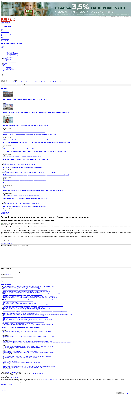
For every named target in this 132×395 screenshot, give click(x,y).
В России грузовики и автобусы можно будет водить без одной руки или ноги (26, 159)
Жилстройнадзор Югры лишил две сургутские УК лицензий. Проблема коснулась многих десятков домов (35, 151)
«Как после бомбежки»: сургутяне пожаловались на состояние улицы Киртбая (21, 347)
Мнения (5, 58)
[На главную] (9, 21)
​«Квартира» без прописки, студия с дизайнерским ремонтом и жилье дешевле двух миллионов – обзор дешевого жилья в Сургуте (35, 311)
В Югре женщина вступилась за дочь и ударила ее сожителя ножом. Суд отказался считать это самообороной (36, 175)
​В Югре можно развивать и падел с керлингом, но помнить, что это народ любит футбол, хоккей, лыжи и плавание (31, 293)
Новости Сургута (10, 52)
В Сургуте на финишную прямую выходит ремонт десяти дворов (22, 167)
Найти (15, 80)
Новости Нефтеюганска (11, 54)
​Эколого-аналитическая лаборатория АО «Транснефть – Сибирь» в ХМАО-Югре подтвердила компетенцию (29, 286)
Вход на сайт (4, 47)
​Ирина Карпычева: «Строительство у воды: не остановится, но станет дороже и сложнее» (25, 304)
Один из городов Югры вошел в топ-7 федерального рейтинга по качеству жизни (23, 322)
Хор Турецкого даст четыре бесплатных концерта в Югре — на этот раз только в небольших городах (28, 299)
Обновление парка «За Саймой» (33, 81)
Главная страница (6, 84)
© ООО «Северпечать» (12, 372)
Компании (8, 67)
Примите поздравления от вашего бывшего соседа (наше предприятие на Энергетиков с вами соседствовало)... (29, 336)
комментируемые (33, 327)
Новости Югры (9, 57)
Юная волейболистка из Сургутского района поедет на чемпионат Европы (25, 125)
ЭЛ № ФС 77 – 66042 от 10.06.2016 (51, 379)
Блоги (7, 60)
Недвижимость (9, 68)
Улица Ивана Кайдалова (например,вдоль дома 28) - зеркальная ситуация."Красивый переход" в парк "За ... (28, 346)
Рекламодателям (12, 384)
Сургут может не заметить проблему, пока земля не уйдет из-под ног (20, 320)
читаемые (23, 327)
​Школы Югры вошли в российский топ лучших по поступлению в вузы (25, 99)
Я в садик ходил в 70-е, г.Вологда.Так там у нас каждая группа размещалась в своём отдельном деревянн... (28, 341)
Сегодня (2, 284)
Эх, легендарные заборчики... (10, 361)
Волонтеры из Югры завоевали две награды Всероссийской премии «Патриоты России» (29, 182)
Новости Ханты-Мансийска (12, 55)
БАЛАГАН (5, 73)
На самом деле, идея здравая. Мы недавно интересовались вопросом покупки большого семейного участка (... (29, 366)
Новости (5, 51)
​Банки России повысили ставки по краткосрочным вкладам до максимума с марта (23, 315)
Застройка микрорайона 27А (48, 81)
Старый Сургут (7, 63)
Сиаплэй (5, 64)
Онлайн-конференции (11, 62)
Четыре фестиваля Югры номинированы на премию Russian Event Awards (25, 198)
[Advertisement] (42, 257)
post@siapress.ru (14, 377)
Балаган (5, 70)
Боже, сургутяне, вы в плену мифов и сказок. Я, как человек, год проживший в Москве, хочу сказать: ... (27, 356)
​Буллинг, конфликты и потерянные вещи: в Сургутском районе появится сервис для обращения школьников (36, 112)
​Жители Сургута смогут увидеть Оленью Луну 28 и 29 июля (18, 323)
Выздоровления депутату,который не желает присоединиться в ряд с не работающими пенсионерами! (27, 331)
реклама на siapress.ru (127, 16)
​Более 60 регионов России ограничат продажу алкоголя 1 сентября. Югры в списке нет (29, 134)
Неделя (6, 284)
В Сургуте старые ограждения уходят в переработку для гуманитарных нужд (21, 362)
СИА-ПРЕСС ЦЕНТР (38, 373)
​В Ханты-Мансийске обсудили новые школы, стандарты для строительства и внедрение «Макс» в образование (36, 142)
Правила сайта (4, 384)
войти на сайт (9, 274)
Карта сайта (3, 390)
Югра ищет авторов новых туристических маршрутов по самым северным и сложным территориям (33, 190)
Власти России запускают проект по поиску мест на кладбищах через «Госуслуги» (22, 367)
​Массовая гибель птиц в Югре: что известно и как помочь (18, 301)
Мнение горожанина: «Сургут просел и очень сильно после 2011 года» (20, 357)
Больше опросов (4, 213)
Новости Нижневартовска (12, 53)
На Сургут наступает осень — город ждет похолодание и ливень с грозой (25, 206)
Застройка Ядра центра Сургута (17, 81)
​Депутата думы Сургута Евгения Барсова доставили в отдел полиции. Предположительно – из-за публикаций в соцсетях (33, 306)
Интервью (8, 59)
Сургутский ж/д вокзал (60, 81)
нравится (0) (3, 243)
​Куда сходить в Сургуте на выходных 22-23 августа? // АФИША (19, 303)
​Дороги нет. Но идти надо (10, 302)
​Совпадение (7, 318)
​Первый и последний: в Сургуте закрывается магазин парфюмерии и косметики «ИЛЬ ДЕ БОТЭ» (27, 307)
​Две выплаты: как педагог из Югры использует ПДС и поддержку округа (21, 288)
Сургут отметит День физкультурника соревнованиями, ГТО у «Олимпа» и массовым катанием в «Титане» (28, 352)
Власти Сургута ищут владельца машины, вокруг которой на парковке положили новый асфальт (27, 308)
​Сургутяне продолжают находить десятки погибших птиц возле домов (21, 309)
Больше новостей (5, 212)
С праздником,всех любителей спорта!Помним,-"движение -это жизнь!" (20, 351)
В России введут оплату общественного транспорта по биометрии (20, 313)
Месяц (9, 284)
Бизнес (5, 65)
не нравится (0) (10, 243)
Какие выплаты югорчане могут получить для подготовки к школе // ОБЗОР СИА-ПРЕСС (25, 317)
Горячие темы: (5, 81)
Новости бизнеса (10, 69)
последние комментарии (10, 327)
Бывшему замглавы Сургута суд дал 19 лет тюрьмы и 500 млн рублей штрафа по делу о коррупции (27, 319)
